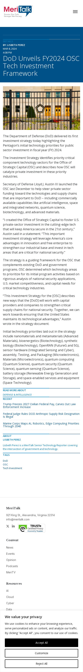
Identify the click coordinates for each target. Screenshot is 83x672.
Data (9, 609)
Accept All (42, 642)
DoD (5, 460)
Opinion (11, 560)
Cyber (10, 603)
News (9, 547)
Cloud (10, 597)
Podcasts (12, 566)
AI (7, 590)
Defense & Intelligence (17, 394)
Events (10, 553)
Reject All (41, 663)
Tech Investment (12, 468)
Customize (41, 653)
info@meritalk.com (18, 519)
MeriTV (11, 572)
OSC (5, 464)
